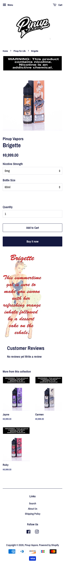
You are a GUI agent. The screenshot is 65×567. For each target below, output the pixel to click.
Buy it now (32, 241)
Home (5, 51)
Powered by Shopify (49, 545)
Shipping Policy (32, 514)
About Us (32, 508)
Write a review (33, 356)
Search (32, 503)
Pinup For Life (20, 51)
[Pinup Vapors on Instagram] (37, 532)
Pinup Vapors (31, 545)
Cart (60, 5)
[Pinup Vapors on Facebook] (28, 532)
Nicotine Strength (13, 164)
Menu (10, 5)
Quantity (7, 207)
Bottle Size (9, 180)
